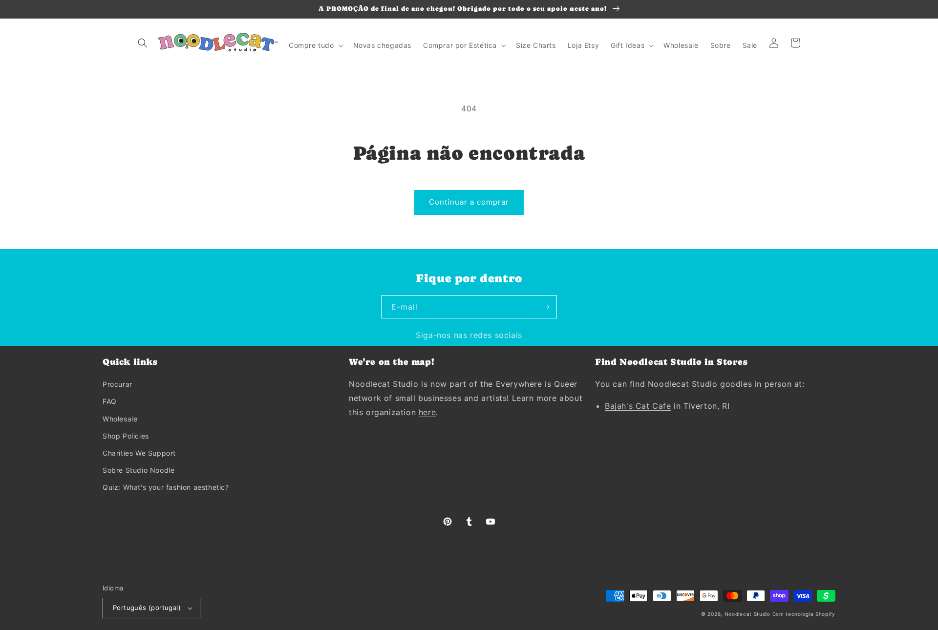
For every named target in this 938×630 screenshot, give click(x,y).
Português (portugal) (147, 607)
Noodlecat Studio (747, 614)
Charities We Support (139, 453)
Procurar (117, 384)
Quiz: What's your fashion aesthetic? (166, 487)
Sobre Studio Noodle (138, 470)
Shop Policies (126, 436)
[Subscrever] (545, 306)
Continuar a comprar (469, 202)
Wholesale (120, 419)
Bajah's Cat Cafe (638, 406)
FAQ (110, 401)
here (427, 412)
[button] (142, 43)
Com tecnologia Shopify (803, 614)
